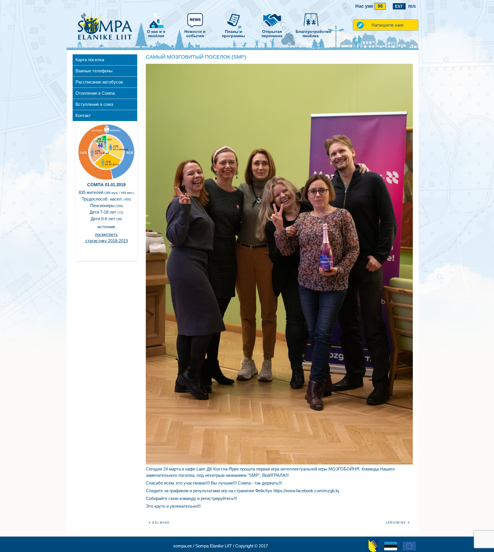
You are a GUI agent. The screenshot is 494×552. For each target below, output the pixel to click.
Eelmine (160, 522)
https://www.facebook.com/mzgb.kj (306, 490)
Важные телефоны (94, 70)
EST (399, 6)
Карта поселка (89, 59)
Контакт (83, 115)
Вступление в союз (94, 104)
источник (106, 226)
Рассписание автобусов (99, 82)
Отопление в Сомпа (95, 93)
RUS (412, 6)
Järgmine (396, 522)
